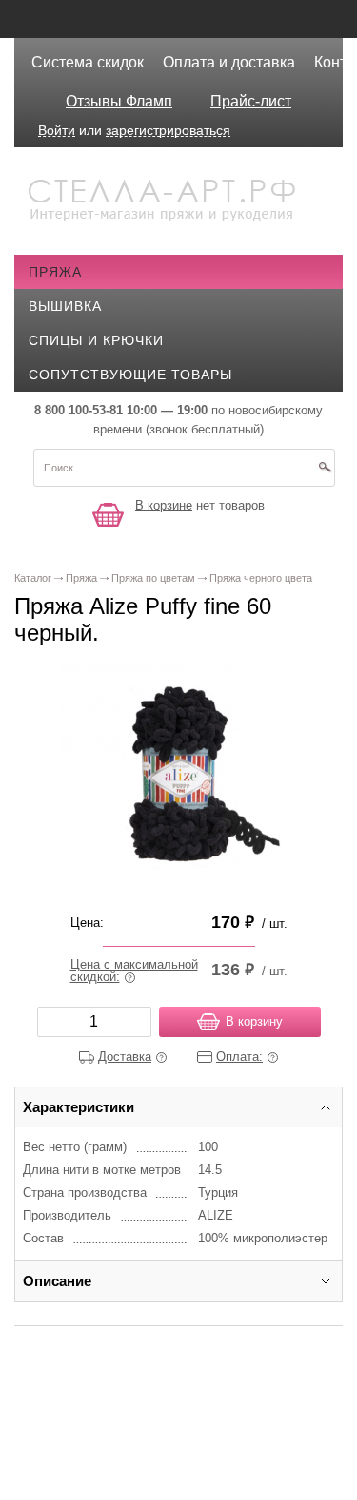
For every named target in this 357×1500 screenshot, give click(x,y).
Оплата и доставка (229, 62)
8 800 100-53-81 (78, 410)
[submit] (324, 473)
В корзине (163, 505)
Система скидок (87, 62)
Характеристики (78, 1107)
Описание (57, 1281)
